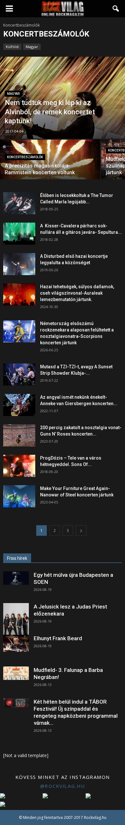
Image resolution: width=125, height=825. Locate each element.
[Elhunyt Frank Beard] (16, 643)
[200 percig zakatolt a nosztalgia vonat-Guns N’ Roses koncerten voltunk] (19, 435)
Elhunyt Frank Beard (58, 638)
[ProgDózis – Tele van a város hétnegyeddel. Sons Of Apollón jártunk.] (19, 466)
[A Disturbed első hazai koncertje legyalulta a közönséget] (19, 264)
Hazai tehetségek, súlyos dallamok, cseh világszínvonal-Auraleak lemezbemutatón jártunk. (77, 293)
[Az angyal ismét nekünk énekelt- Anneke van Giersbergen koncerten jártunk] (19, 405)
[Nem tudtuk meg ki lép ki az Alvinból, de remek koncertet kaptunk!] (62, 98)
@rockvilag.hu (62, 786)
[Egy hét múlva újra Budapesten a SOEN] (16, 578)
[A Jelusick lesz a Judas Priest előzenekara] (16, 619)
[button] (116, 8)
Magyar (32, 46)
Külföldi (12, 46)
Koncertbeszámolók (25, 157)
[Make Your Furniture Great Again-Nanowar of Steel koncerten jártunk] (19, 496)
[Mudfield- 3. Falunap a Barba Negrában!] (16, 673)
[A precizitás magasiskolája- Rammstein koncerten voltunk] (50, 164)
